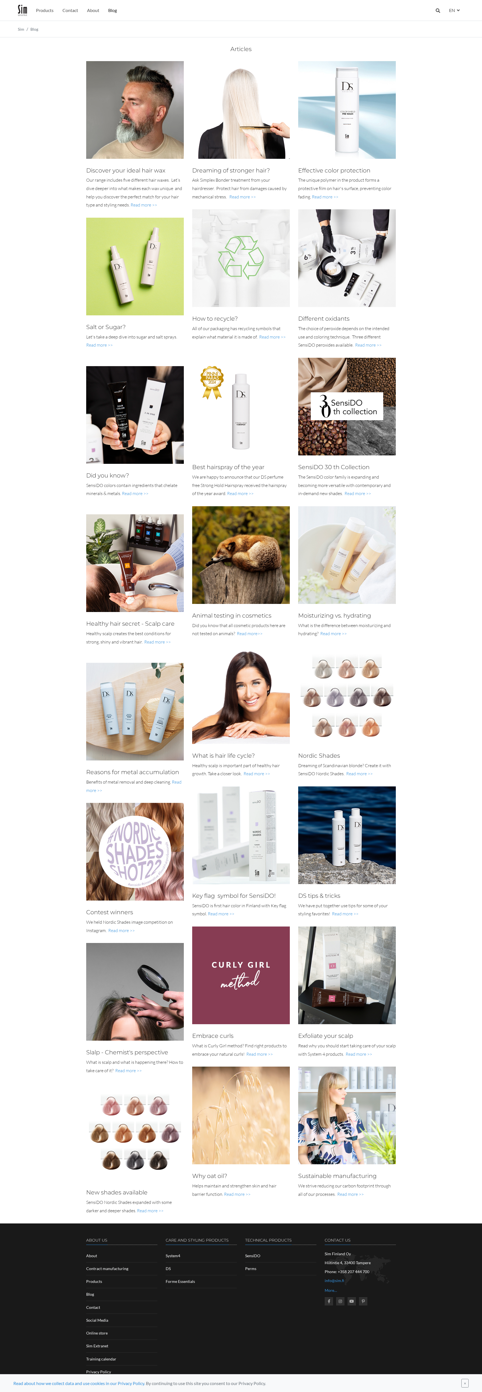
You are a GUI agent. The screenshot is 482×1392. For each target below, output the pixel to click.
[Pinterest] (363, 1301)
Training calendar (101, 1359)
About (93, 10)
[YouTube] (352, 1301)
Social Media (97, 1320)
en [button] (452, 10)
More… (331, 1290)
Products (45, 10)
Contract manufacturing (107, 1268)
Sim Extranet (97, 1345)
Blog (112, 10)
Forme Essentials (180, 1281)
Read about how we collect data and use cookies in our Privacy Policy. (79, 1383)
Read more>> (249, 633)
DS (168, 1268)
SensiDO (252, 1255)
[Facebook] (329, 1301)
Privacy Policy (98, 1371)
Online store (97, 1333)
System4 (173, 1255)
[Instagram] (340, 1301)
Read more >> (144, 205)
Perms (250, 1268)
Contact (70, 10)
